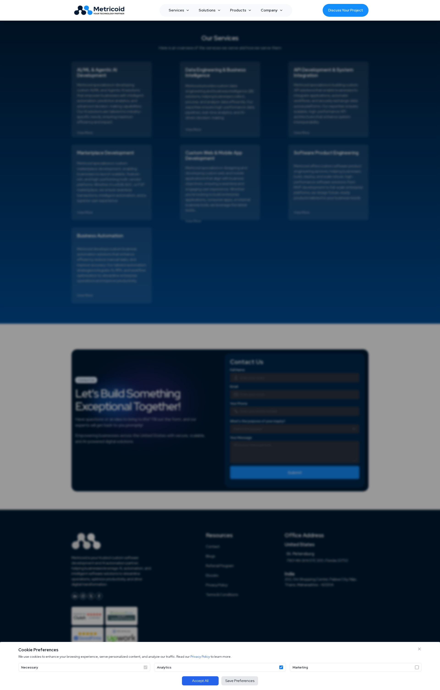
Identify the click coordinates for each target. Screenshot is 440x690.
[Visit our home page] (100, 10)
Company (269, 10)
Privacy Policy (200, 656)
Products (238, 10)
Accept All (200, 680)
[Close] (419, 649)
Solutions (207, 10)
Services (176, 10)
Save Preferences (239, 680)
